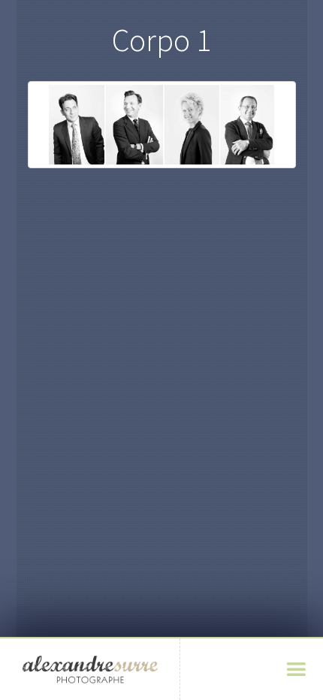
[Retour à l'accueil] (90, 669)
